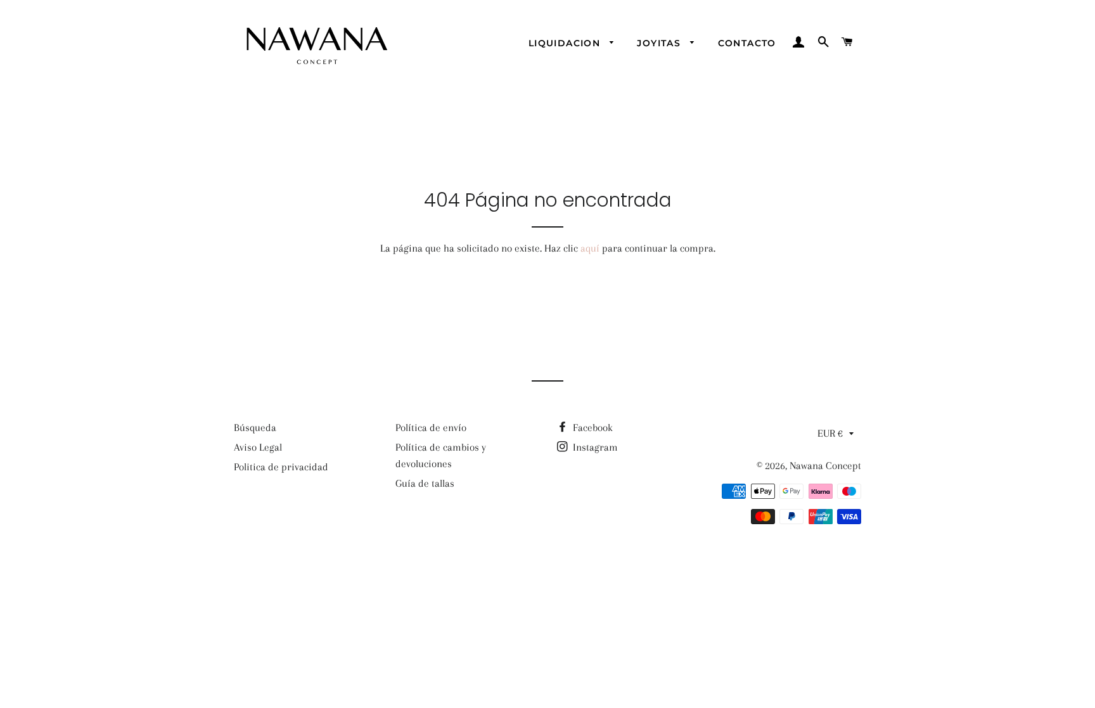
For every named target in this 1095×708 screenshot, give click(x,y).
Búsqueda (255, 428)
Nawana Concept (825, 466)
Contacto (747, 43)
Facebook (591, 428)
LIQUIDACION (566, 43)
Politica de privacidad (281, 467)
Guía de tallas (424, 483)
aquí (589, 248)
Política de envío (430, 428)
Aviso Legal (258, 447)
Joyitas (660, 43)
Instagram (594, 447)
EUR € (830, 433)
